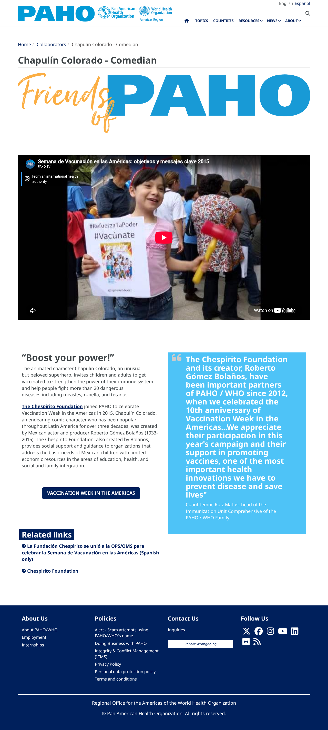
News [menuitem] (272, 20)
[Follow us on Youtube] (282, 633)
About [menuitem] (291, 20)
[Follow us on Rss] (257, 643)
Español (302, 3)
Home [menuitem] (186, 22)
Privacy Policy (108, 664)
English (286, 3)
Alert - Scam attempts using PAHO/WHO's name (121, 632)
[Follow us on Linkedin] (294, 633)
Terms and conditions (116, 679)
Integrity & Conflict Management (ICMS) (127, 654)
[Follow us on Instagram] (270, 633)
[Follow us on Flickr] (246, 643)
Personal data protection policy (125, 671)
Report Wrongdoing (200, 644)
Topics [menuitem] (201, 20)
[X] (246, 633)
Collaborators (51, 44)
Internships (33, 645)
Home (24, 44)
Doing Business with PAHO (121, 643)
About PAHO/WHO (40, 630)
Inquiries (176, 630)
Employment (34, 637)
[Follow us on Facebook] (258, 633)
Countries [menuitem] (223, 20)
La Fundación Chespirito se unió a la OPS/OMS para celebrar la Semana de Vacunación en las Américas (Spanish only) (90, 552)
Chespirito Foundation (52, 571)
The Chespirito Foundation (52, 406)
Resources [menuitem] (249, 20)
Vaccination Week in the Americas (91, 493)
